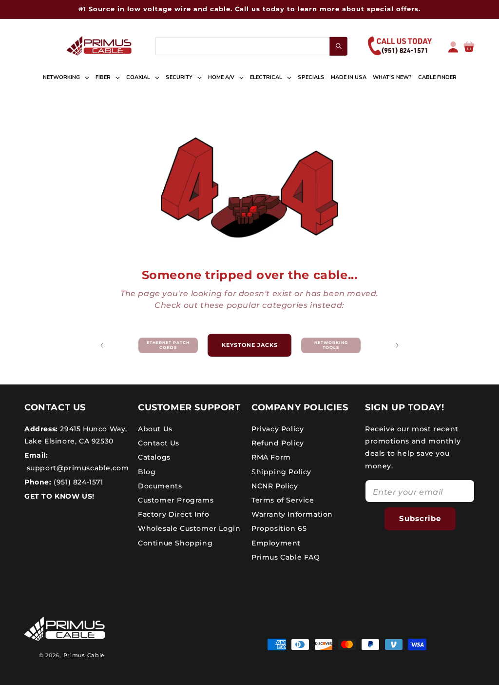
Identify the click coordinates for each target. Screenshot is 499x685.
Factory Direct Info (173, 514)
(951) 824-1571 (77, 482)
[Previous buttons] (102, 345)
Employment (276, 543)
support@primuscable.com (76, 467)
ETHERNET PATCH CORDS (168, 345)
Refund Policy (277, 443)
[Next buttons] (397, 345)
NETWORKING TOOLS (331, 345)
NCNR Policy (274, 486)
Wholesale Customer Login (189, 528)
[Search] (338, 46)
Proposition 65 (279, 528)
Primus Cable (84, 655)
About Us (155, 428)
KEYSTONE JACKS (250, 345)
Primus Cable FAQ (285, 557)
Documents (160, 486)
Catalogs (154, 457)
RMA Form (271, 457)
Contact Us (158, 443)
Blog (146, 471)
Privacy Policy (277, 428)
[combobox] (251, 46)
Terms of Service (282, 500)
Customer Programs (175, 500)
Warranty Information (292, 514)
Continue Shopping (175, 543)
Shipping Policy (281, 471)
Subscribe (420, 518)
